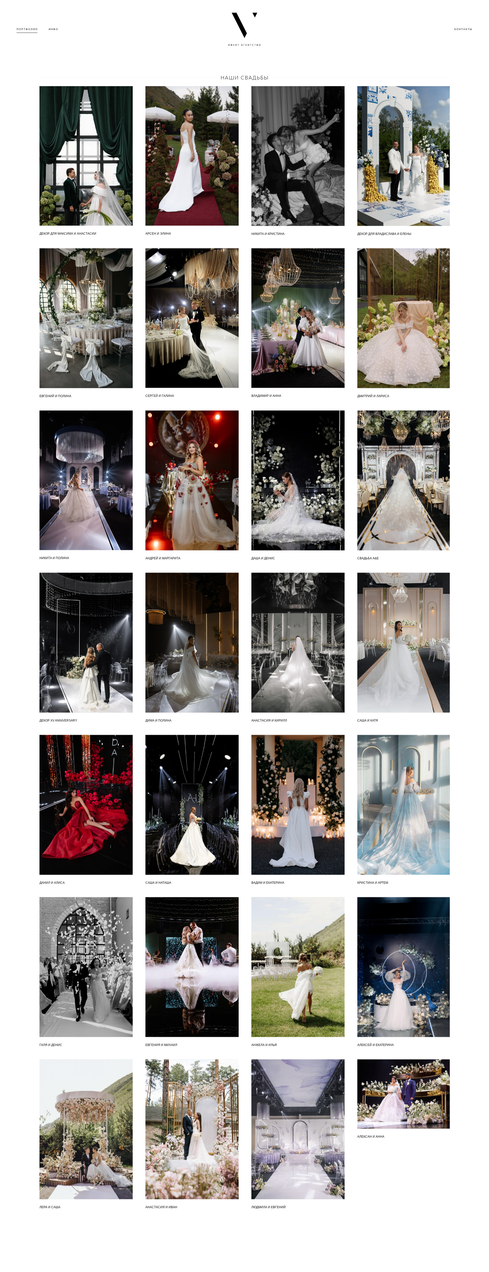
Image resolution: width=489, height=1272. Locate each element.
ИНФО (53, 29)
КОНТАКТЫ (463, 29)
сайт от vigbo (244, 1260)
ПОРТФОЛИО (27, 29)
